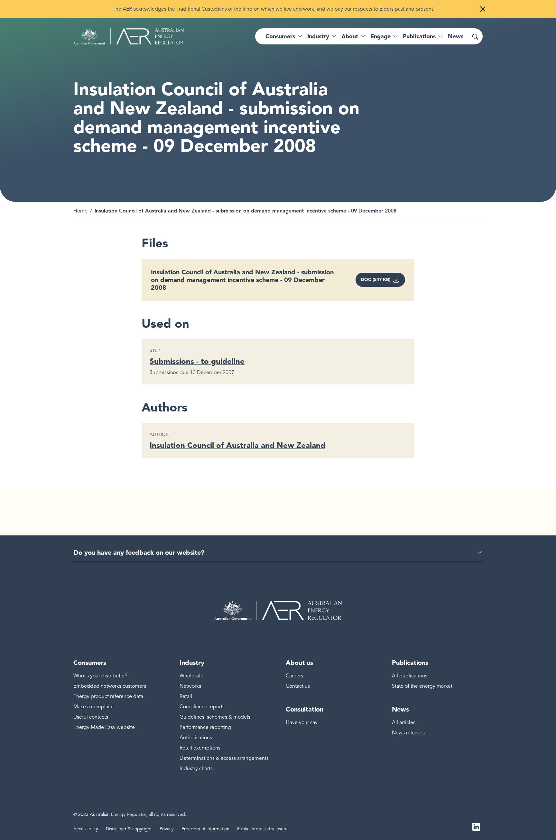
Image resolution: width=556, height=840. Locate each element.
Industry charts (196, 768)
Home (80, 211)
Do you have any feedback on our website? (139, 552)
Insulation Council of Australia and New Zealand (237, 445)
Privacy (167, 829)
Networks (190, 686)
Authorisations (196, 737)
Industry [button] (318, 36)
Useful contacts (90, 717)
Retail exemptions (200, 748)
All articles (403, 722)
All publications (409, 676)
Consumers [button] (280, 36)
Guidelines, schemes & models (215, 717)
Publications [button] (419, 36)
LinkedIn (476, 826)
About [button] (349, 36)
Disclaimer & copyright (129, 829)
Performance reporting (205, 727)
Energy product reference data (108, 696)
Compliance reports (202, 706)
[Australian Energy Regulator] (128, 36)
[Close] (482, 9)
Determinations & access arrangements (224, 758)
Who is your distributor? (100, 676)
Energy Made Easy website (104, 727)
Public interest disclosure (262, 829)
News (455, 36)
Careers (294, 676)
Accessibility (85, 829)
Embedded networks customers (109, 686)
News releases (408, 733)
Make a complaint (93, 706)
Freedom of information (205, 829)
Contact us (298, 686)
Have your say (302, 722)
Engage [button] (380, 36)
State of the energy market (422, 686)
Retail (186, 696)
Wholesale (191, 676)
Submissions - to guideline (197, 361)
